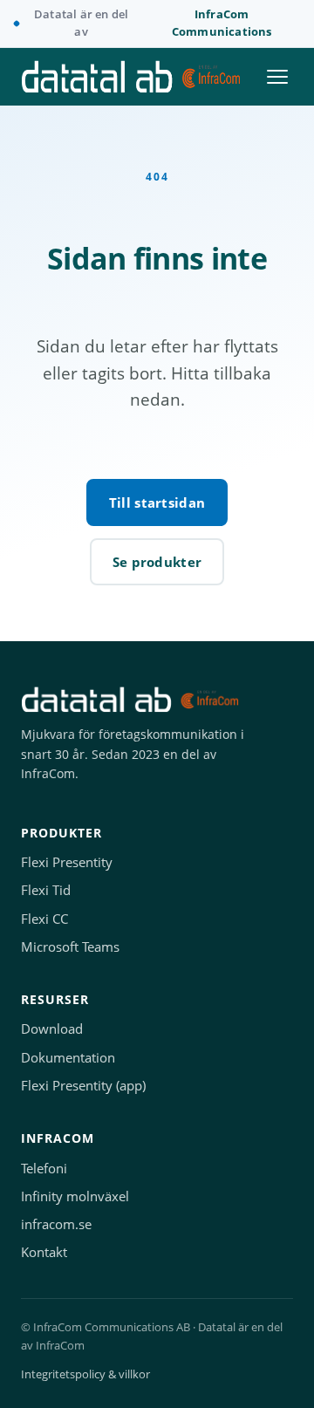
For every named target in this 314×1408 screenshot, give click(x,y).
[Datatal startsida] (131, 76)
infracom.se (56, 1224)
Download (52, 1029)
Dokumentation (68, 1057)
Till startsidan (157, 502)
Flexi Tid (46, 890)
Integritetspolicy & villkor (85, 1374)
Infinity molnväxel (75, 1196)
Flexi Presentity (67, 862)
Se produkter (157, 562)
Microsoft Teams (70, 947)
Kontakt (44, 1252)
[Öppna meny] (277, 77)
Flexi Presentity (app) (83, 1085)
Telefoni (44, 1168)
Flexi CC (44, 919)
